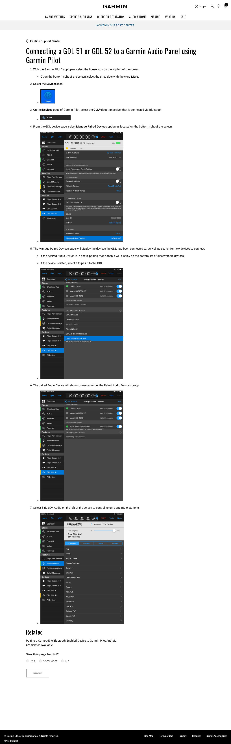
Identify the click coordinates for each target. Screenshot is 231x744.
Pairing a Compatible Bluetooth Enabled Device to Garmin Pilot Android (71, 640)
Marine (155, 17)
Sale (183, 17)
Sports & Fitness (80, 17)
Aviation (170, 17)
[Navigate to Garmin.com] (115, 6)
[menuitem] (201, 6)
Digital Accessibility (216, 736)
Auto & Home (137, 17)
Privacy (182, 736)
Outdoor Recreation (111, 17)
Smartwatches (55, 17)
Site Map (148, 736)
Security (196, 736)
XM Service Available (39, 645)
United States (11, 740)
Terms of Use (166, 736)
